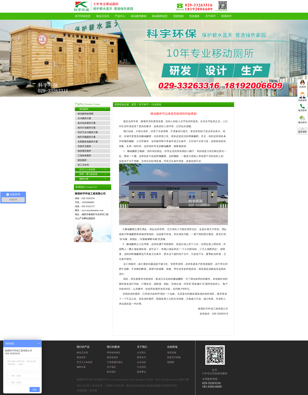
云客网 (109, 385)
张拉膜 (93, 390)
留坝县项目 (112, 357)
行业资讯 (156, 104)
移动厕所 (92, 109)
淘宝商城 (171, 352)
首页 (133, 104)
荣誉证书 (141, 357)
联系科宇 (226, 16)
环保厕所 (194, 136)
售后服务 (194, 16)
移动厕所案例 (138, 16)
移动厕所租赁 (159, 16)
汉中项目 (111, 367)
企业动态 (141, 362)
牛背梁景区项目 (115, 362)
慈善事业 (141, 372)
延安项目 (111, 372)
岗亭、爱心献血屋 (92, 174)
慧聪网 (170, 362)
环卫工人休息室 (92, 169)
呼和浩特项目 (113, 352)
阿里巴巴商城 (174, 357)
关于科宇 (210, 16)
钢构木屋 (92, 178)
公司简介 (141, 352)
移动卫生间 (102, 16)
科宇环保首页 (82, 16)
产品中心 (120, 16)
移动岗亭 (81, 357)
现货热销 (178, 16)
